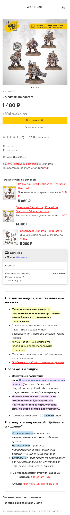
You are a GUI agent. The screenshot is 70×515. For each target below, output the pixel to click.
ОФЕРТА (55, 511)
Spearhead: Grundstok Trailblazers (41, 230)
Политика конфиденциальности (22, 502)
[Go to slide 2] (33, 87)
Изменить (21, 257)
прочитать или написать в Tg (40, 483)
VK (48, 477)
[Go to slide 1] (31, 87)
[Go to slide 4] (38, 87)
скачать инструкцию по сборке (22, 163)
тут (46, 168)
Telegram (39, 477)
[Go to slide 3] (36, 87)
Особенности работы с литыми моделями (38, 362)
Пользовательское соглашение (22, 497)
